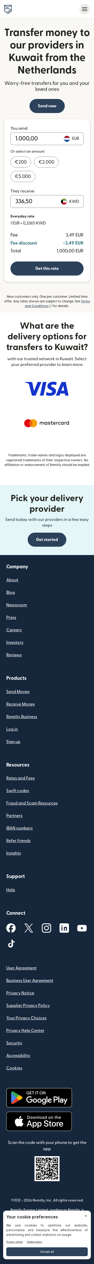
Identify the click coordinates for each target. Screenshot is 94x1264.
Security (14, 1043)
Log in (12, 729)
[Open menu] (84, 9)
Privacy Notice (20, 993)
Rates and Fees (20, 778)
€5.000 (23, 176)
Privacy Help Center (25, 1031)
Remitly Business (21, 717)
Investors (14, 642)
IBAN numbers (19, 828)
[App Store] (39, 1121)
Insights (13, 853)
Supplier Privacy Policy (28, 1006)
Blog (10, 592)
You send (18, 128)
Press (11, 617)
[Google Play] (39, 1097)
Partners (14, 816)
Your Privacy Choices (26, 1018)
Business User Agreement (29, 981)
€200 (21, 162)
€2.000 (46, 162)
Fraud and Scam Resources (32, 803)
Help (10, 890)
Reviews (14, 655)
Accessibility (18, 1056)
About (12, 580)
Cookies (14, 1068)
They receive (22, 191)
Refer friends (18, 841)
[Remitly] (8, 9)
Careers (14, 630)
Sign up (13, 742)
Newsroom (16, 605)
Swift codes (17, 791)
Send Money (18, 692)
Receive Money (20, 704)
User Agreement (21, 968)
